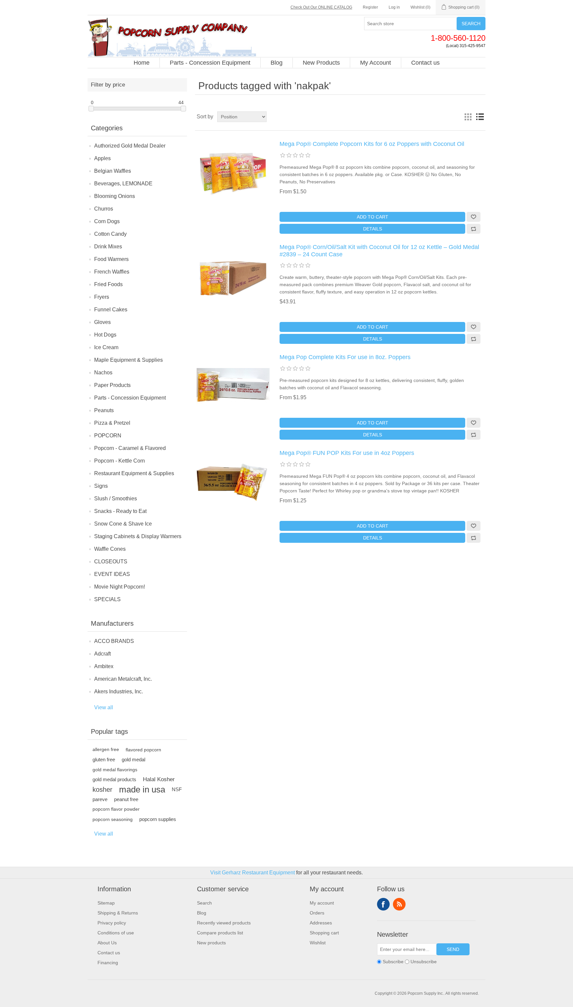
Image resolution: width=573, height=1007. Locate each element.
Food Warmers (111, 259)
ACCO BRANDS (114, 641)
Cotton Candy (110, 234)
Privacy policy (111, 922)
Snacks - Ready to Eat (120, 511)
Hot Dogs (105, 335)
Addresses (321, 922)
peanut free (126, 799)
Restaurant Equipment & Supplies (134, 473)
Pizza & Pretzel (112, 423)
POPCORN (107, 435)
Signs (101, 486)
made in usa (142, 789)
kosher (102, 789)
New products (211, 942)
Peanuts (104, 410)
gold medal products (114, 779)
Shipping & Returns (117, 912)
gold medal (133, 759)
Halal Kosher (159, 779)
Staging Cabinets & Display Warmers (137, 536)
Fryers (101, 297)
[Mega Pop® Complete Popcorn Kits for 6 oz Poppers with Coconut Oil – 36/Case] (233, 173)
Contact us (108, 952)
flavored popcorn (143, 749)
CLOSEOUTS (110, 561)
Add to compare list (473, 229)
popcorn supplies (157, 819)
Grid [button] (468, 116)
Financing (107, 962)
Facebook (383, 904)
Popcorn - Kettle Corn (119, 461)
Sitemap (106, 903)
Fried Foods (108, 284)
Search (471, 23)
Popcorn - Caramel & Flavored (130, 448)
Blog (201, 912)
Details (372, 228)
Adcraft (102, 654)
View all (103, 707)
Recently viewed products (224, 922)
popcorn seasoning (113, 819)
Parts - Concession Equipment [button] (210, 62)
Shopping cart (324, 932)
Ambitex (103, 666)
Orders (317, 912)
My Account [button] (375, 62)
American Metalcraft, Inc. (123, 679)
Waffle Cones (110, 549)
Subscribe (393, 961)
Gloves (102, 322)
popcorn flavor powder (116, 809)
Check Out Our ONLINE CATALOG (321, 7)
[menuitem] (142, 63)
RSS (399, 904)
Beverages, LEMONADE (123, 183)
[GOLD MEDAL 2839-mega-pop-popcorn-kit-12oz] (233, 276)
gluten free (104, 759)
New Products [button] (321, 62)
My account (322, 903)
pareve (100, 799)
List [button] (480, 116)
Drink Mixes (108, 246)
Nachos (103, 372)
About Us (107, 942)
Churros (103, 209)
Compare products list (220, 932)
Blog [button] (277, 62)
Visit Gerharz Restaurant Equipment (252, 872)
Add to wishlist (473, 217)
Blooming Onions (114, 196)
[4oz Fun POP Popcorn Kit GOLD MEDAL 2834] (233, 482)
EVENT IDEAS (112, 574)
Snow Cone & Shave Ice (123, 524)
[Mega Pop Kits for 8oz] (233, 386)
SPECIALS (107, 599)
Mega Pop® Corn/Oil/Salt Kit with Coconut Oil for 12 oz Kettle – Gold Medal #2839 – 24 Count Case (379, 251)
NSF (177, 789)
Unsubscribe (424, 961)
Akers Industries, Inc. (118, 691)
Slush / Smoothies (115, 498)
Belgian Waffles (112, 171)
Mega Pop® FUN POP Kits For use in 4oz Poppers (347, 453)
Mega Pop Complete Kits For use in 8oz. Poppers (345, 357)
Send (453, 949)
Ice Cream (106, 347)
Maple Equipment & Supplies (128, 360)
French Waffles (111, 272)
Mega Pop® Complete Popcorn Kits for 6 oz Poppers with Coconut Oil (372, 144)
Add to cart (372, 217)
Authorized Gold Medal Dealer (129, 146)
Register (370, 7)
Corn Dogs (107, 221)
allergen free (106, 749)
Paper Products (112, 385)
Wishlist (318, 942)
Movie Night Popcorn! (119, 587)
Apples (102, 158)
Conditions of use (115, 932)
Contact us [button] (425, 62)
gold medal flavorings (115, 769)
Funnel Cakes (110, 309)
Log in (394, 7)
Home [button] (142, 62)
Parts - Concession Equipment (130, 398)
